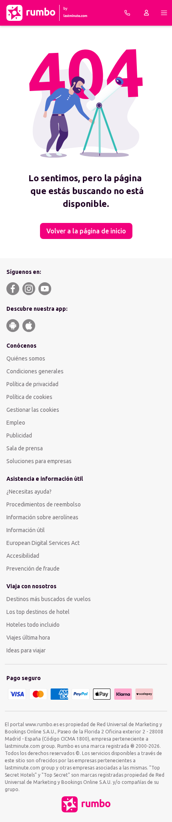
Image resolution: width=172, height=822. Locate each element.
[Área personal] (146, 13)
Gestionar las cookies (32, 410)
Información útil (25, 530)
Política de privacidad (32, 384)
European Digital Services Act (43, 543)
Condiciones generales (35, 371)
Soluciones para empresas (39, 461)
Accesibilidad (22, 556)
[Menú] (164, 13)
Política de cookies (29, 397)
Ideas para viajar (26, 650)
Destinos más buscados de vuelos (48, 599)
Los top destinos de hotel (38, 612)
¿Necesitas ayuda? (29, 491)
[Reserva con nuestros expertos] (127, 12)
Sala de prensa (24, 448)
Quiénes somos (25, 358)
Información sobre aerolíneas (42, 517)
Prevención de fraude (33, 568)
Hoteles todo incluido (33, 625)
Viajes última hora (28, 637)
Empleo (15, 422)
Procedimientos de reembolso (43, 504)
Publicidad (19, 435)
